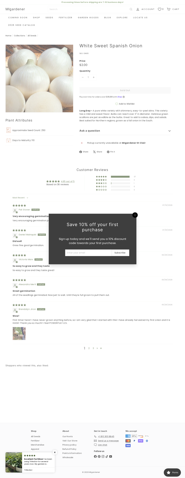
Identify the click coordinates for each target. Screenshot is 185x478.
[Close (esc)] (135, 215)
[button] (55, 452)
